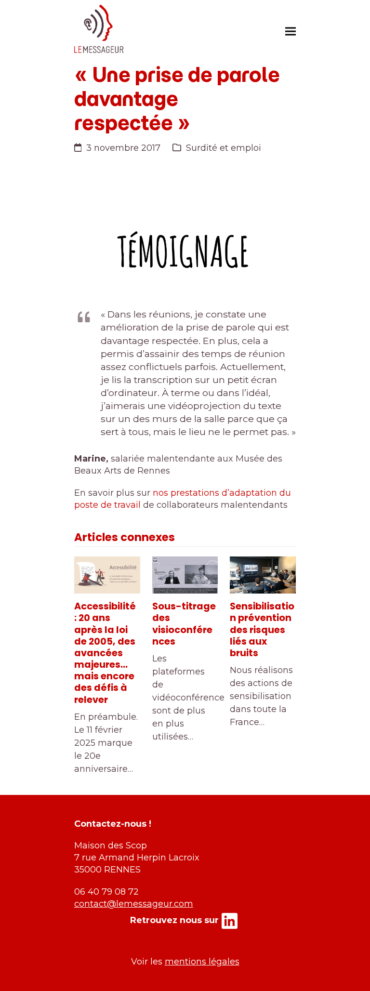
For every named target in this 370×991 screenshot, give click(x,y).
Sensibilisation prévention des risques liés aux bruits (262, 630)
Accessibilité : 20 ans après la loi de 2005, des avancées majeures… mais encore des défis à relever (105, 653)
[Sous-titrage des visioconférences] (185, 575)
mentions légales (202, 961)
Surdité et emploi (223, 148)
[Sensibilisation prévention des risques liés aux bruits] (263, 575)
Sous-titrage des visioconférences (184, 624)
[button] (290, 31)
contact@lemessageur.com (133, 904)
